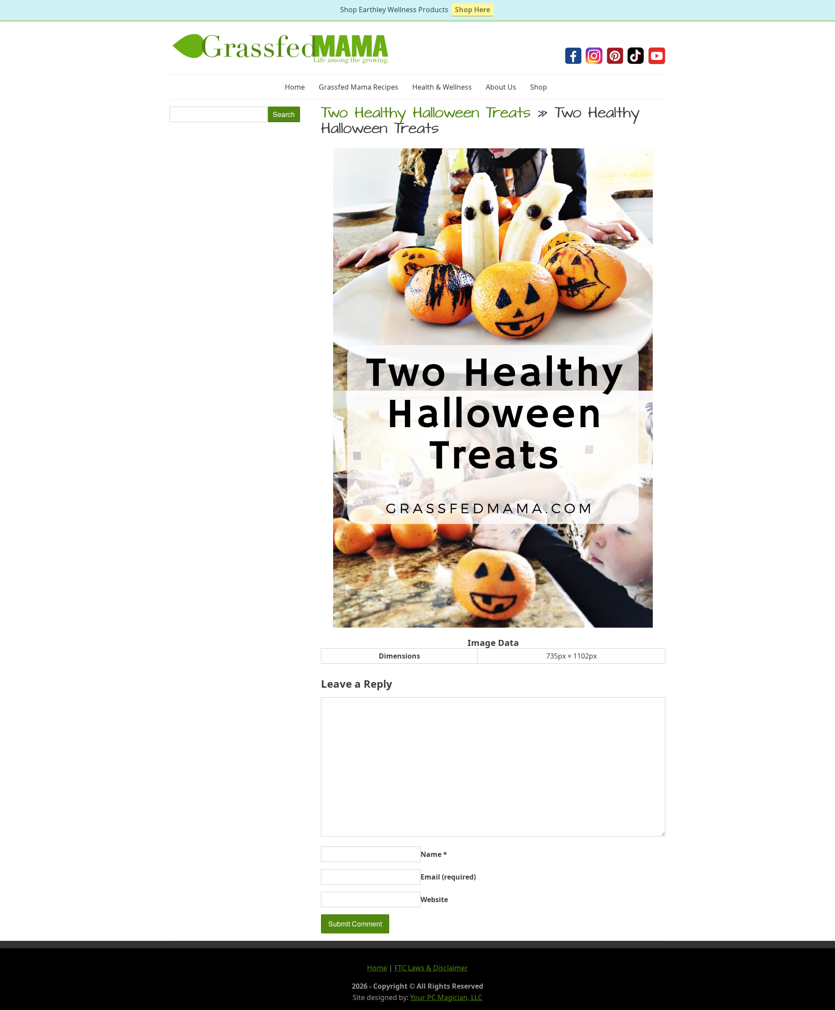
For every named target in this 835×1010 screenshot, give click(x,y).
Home (295, 87)
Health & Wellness (442, 87)
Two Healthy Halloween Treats (426, 114)
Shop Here (472, 9)
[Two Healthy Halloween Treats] (493, 625)
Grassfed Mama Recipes (358, 87)
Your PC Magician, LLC (446, 997)
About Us (501, 87)
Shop (538, 87)
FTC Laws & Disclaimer (431, 968)
